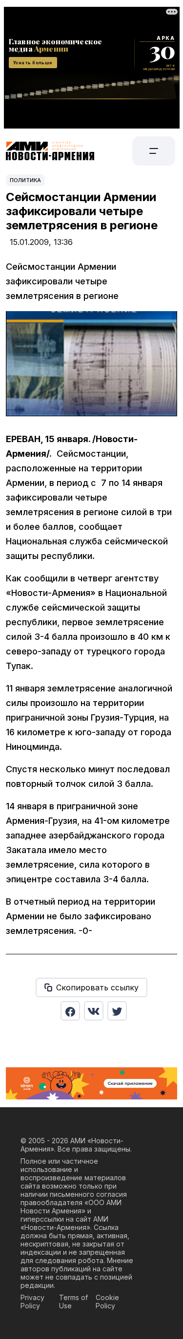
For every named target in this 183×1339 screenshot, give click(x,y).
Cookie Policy (107, 1301)
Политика (25, 180)
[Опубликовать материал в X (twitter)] (117, 1011)
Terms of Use (73, 1301)
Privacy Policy (32, 1301)
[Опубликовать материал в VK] (94, 1011)
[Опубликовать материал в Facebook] (70, 1011)
